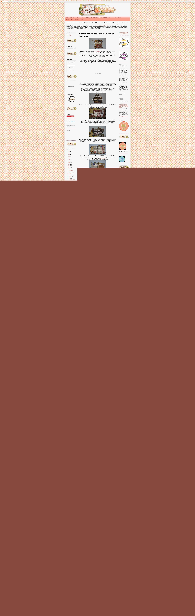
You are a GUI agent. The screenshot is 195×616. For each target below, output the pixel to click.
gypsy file (69, 376)
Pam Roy (69, 535)
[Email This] (94, 300)
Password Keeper (72, 193)
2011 (69, 167)
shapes (69, 413)
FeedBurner (71, 70)
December (71, 170)
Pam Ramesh (121, 101)
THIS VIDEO (103, 158)
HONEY (70, 281)
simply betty (70, 418)
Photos (81, 17)
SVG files (87, 17)
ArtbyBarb (70, 340)
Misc (82, 19)
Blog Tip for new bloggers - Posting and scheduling (72, 301)
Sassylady (70, 404)
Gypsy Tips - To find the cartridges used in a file (72, 188)
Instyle (69, 382)
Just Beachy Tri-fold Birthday (72, 289)
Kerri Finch (70, 528)
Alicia (69, 338)
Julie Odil (69, 502)
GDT (68, 373)
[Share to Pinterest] (99, 300)
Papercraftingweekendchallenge (72, 398)
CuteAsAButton (71, 356)
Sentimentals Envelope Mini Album (72, 250)
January (70, 319)
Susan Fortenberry (71, 541)
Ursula (69, 511)
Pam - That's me (71, 506)
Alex (68, 485)
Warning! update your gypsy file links (72, 266)
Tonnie (69, 510)
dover (69, 364)
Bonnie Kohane (70, 519)
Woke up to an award (71, 229)
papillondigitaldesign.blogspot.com (102, 25)
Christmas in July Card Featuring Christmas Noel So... (72, 239)
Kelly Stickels (70, 526)
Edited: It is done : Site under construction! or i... (72, 278)
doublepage (70, 363)
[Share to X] (97, 300)
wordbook (70, 423)
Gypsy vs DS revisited (71, 191)
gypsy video (70, 379)
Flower (69, 370)
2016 (69, 159)
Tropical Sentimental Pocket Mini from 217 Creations (72, 274)
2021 (69, 153)
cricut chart (70, 354)
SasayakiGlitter (71, 403)
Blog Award (71, 305)
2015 (69, 161)
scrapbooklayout (71, 408)
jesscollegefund (71, 384)
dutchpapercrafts (71, 367)
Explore (69, 368)
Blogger (112, 604)
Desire (69, 495)
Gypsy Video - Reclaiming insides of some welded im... (72, 210)
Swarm (69, 419)
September (71, 175)
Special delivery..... (72, 245)
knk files (119, 17)
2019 (69, 156)
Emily (69, 497)
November (71, 171)
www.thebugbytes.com (123, 116)
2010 (69, 168)
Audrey (69, 488)
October (70, 173)
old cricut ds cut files (69, 19)
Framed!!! (71, 252)
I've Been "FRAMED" (71, 195)
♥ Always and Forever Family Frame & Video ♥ (72, 226)
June (70, 311)
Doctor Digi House (71, 361)
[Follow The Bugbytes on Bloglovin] (71, 122)
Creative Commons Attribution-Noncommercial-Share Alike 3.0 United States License (123, 105)
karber (69, 387)
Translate (70, 35)
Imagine (69, 380)
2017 (69, 157)
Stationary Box (71, 286)
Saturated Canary (71, 407)
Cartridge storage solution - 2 (72, 198)
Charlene (69, 493)
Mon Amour (71, 303)
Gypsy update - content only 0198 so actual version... (72, 293)
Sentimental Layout (72, 235)
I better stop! (71, 212)
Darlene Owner (71, 518)
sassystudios (70, 406)
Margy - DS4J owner (71, 484)
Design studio (70, 359)
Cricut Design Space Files (105, 17)
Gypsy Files (114, 17)
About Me (72, 17)
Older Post (114, 318)
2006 (69, 322)
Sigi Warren (70, 539)
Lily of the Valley (71, 391)
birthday (69, 345)
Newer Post (81, 318)
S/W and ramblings (71, 401)
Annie (69, 486)
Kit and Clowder (71, 389)
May (70, 312)
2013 (69, 164)
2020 (69, 154)
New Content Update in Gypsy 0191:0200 (72, 184)
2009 (69, 321)
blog (68, 346)
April (70, 314)
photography (70, 399)
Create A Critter (71, 353)
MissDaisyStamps (71, 394)
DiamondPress (70, 360)
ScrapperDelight (71, 410)
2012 (69, 165)
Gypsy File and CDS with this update (72, 247)
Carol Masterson (71, 521)
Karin (69, 503)
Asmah (69, 491)
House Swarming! (72, 214)
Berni (69, 492)
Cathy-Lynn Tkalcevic (72, 522)
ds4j (68, 365)
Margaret (69, 504)
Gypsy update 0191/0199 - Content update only (72, 233)
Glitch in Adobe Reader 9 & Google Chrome (72, 242)
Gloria (69, 499)
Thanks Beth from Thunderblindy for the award (72, 201)
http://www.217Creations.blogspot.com (97, 295)
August (70, 176)
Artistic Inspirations (71, 342)
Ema (68, 496)
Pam (68, 395)
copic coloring (70, 352)
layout (69, 390)
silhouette (70, 416)
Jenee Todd (70, 525)
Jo (68, 386)
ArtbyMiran (70, 341)
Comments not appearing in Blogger (71, 296)
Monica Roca (70, 529)
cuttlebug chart (71, 357)
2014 (69, 162)
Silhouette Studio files (94, 17)
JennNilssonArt (71, 383)
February (71, 317)
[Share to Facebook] (98, 300)
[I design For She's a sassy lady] (124, 221)
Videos (77, 17)
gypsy (69, 375)
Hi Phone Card (71, 220)
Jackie (69, 500)
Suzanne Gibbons (71, 542)
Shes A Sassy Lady (71, 414)
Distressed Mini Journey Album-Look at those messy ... (72, 258)
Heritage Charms (72, 285)
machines (69, 393)
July (69, 178)
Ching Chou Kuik (71, 349)
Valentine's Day (71, 420)
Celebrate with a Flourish (72, 219)
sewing (69, 411)
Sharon (69, 508)
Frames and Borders (72, 371)
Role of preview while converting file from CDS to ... (72, 205)
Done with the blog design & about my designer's (72, 269)
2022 (69, 151)
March (70, 316)
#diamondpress (71, 337)
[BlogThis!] (95, 300)
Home (67, 17)
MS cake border (72, 179)
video (69, 422)
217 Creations (97, 51)
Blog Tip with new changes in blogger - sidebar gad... (72, 262)
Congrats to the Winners (71, 307)
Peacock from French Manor (72, 216)
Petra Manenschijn (71, 538)
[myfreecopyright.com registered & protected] (123, 33)
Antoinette (70, 489)
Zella (67, 513)
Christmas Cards (71, 350)
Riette (69, 507)
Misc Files (77, 19)
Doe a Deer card (72, 309)
